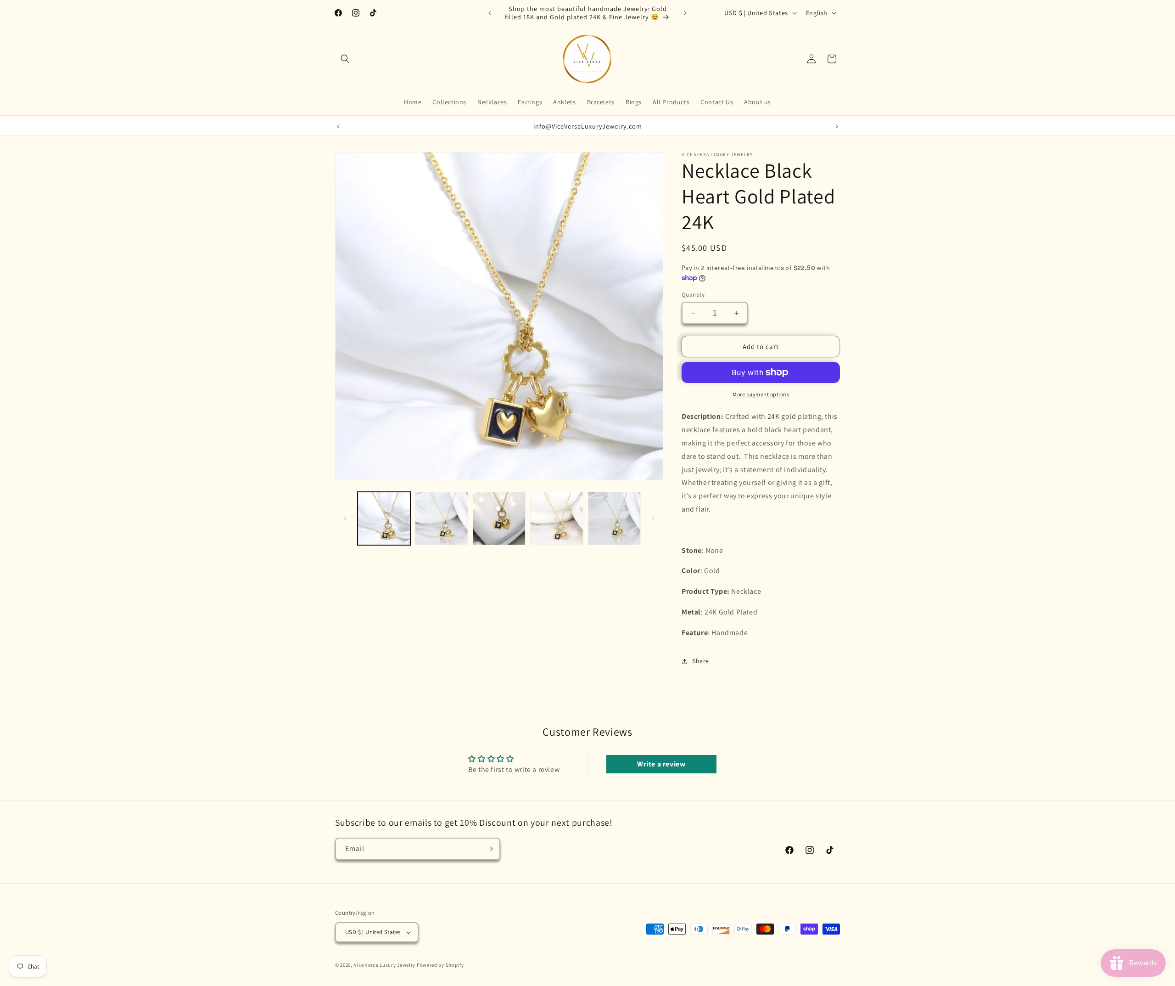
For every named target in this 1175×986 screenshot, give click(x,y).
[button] (345, 59)
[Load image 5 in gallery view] (614, 518)
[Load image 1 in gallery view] (384, 518)
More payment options (761, 394)
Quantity (693, 295)
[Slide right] (653, 518)
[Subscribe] (489, 849)
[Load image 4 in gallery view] (556, 518)
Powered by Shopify (440, 965)
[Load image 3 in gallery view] (499, 518)
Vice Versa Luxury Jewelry (385, 965)
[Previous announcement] (490, 13)
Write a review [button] (661, 764)
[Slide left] (345, 518)
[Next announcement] (685, 13)
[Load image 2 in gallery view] (441, 518)
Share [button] (700, 661)
